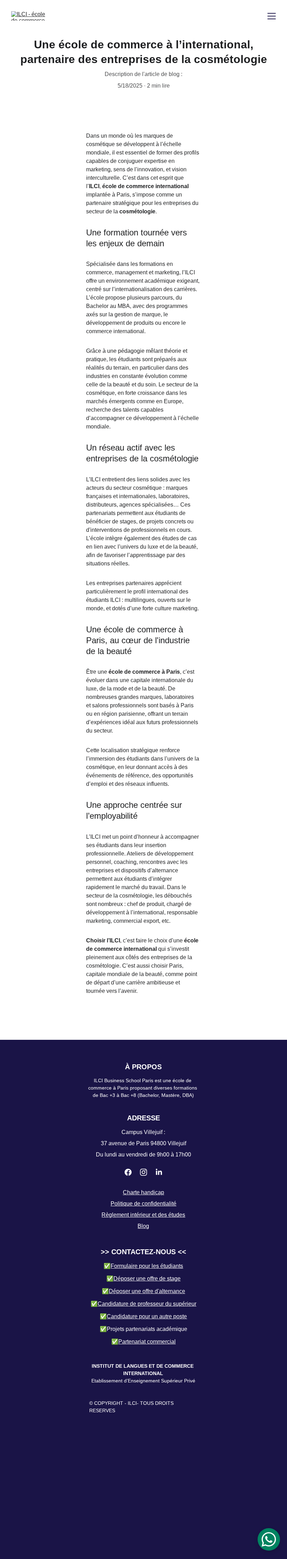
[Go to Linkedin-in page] (158, 1172)
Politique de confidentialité (143, 1204)
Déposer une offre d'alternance (147, 1291)
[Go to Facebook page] (128, 1172)
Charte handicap (143, 1192)
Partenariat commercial (147, 1342)
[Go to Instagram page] (143, 1172)
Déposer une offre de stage (147, 1279)
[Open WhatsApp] (269, 1539)
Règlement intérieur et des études (143, 1215)
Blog (143, 1226)
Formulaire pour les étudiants (147, 1266)
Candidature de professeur (131, 1304)
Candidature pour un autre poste (147, 1316)
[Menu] (271, 16)
